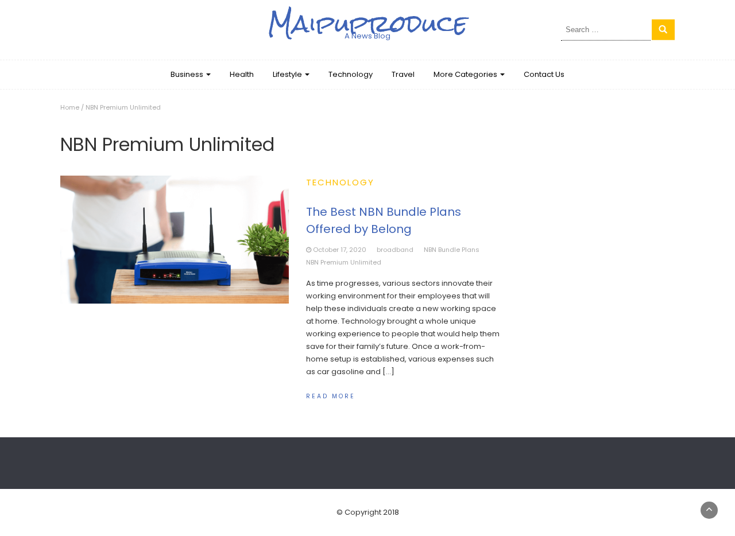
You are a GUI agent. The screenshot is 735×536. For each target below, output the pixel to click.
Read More (330, 396)
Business (188, 74)
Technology (350, 74)
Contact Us (544, 74)
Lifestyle (288, 74)
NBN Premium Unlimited (343, 262)
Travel (403, 74)
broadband (395, 249)
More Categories (466, 74)
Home (69, 107)
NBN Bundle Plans (451, 249)
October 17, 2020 (339, 249)
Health (242, 74)
